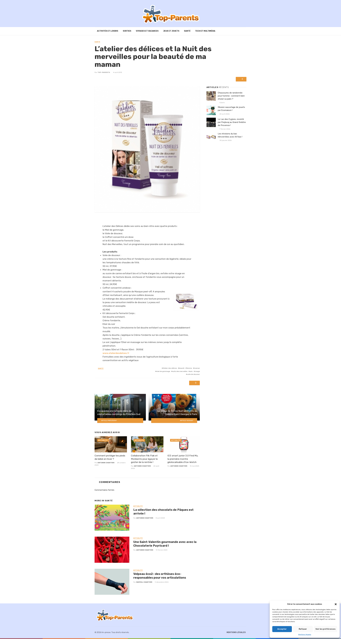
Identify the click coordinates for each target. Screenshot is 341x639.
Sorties (127, 31)
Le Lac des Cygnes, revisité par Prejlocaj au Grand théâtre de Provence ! (232, 122)
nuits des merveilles (179, 371)
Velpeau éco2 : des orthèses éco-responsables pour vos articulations (159, 575)
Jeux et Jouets (171, 31)
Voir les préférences (325, 629)
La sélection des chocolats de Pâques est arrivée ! (163, 511)
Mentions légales (304, 634)
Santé (187, 31)
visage (197, 371)
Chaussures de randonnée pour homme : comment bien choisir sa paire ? (231, 96)
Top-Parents (104, 72)
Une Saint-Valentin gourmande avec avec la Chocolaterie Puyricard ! (164, 543)
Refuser (303, 629)
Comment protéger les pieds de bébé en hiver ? (110, 457)
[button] (335, 604)
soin (191, 371)
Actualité (103, 440)
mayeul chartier (144, 582)
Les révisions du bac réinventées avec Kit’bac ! (230, 135)
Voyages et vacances (147, 31)
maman (197, 368)
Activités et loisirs (107, 31)
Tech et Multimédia (205, 31)
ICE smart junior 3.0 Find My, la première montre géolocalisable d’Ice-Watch (182, 458)
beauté (181, 368)
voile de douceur (193, 374)
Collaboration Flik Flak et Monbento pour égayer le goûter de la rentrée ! (144, 458)
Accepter (282, 629)
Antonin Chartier (106, 463)
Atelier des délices (170, 368)
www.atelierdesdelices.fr (116, 353)
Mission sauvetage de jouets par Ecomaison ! (231, 108)
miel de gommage (163, 371)
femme (189, 368)
